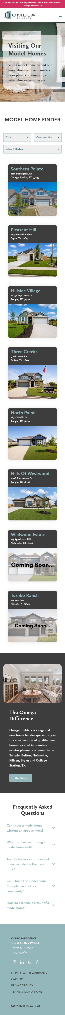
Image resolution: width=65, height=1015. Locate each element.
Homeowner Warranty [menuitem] (29, 973)
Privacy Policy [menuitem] (22, 985)
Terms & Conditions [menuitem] (26, 991)
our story (21, 778)
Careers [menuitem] (17, 979)
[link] (32, 190)
